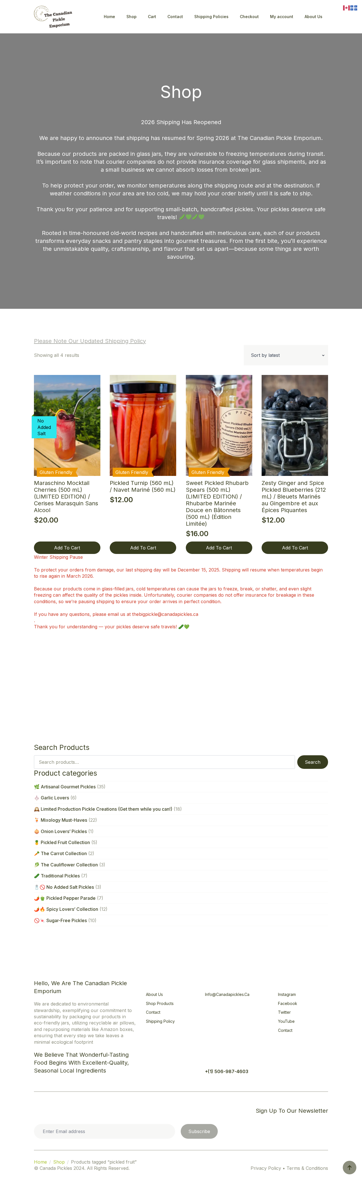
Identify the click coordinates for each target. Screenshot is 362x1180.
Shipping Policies (211, 16)
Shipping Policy (160, 1021)
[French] (354, 7)
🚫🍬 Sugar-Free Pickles (60, 920)
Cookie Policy (53, 1110)
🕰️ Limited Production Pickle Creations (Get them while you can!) (103, 809)
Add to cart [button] (67, 548)
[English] (346, 7)
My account (281, 16)
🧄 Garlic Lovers (51, 798)
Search (312, 762)
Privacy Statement (96, 1110)
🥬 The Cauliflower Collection (66, 865)
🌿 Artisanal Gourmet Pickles (65, 786)
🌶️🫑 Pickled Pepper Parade (65, 898)
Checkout (249, 16)
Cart (152, 16)
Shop (131, 16)
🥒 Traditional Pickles (57, 876)
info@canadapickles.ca (227, 994)
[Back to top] (349, 1167)
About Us (313, 16)
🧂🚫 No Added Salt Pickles (64, 887)
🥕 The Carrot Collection (60, 853)
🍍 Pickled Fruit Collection (62, 842)
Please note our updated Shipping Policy (90, 341)
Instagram (287, 994)
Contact (175, 16)
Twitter (284, 1012)
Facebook (287, 1003)
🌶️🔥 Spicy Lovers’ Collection (66, 909)
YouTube (286, 1021)
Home (109, 16)
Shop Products (160, 1003)
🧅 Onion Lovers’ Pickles (60, 831)
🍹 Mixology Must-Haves (60, 820)
